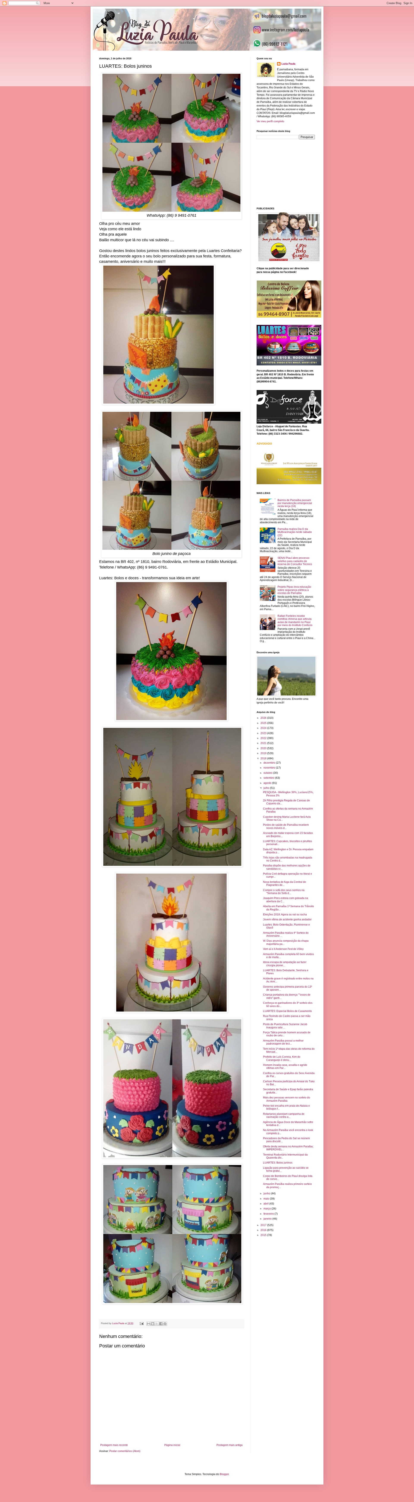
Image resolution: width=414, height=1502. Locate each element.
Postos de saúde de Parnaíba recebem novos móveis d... (286, 826)
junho (267, 1193)
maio (266, 1198)
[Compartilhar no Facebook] (161, 1324)
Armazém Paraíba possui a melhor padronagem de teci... (283, 1042)
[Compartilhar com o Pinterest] (165, 1324)
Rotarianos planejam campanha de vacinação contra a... (283, 1115)
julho (266, 787)
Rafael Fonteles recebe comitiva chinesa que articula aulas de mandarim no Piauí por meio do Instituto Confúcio (295, 620)
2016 (263, 1230)
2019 (263, 753)
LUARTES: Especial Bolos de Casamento (287, 1011)
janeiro (267, 1218)
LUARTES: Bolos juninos (277, 1162)
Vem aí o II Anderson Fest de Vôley (283, 949)
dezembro (269, 762)
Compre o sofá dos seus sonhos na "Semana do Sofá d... (283, 892)
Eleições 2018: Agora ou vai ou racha (285, 914)
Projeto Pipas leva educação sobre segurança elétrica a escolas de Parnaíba (294, 590)
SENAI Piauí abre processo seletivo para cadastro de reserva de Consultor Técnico (295, 561)
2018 (263, 758)
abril (266, 1203)
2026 (263, 717)
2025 (263, 723)
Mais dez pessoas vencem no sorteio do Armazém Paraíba (286, 1099)
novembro (269, 767)
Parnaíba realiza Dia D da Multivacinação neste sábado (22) (295, 532)
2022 (263, 738)
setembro (269, 777)
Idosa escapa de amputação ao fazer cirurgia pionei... (284, 964)
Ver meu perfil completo (270, 121)
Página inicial (172, 1445)
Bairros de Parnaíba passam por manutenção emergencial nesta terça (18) (295, 503)
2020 (263, 748)
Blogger (224, 1474)
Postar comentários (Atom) (124, 1451)
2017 (263, 1225)
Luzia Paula (288, 63)
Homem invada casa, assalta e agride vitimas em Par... (285, 1066)
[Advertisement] (289, 173)
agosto (267, 783)
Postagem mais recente (114, 1445)
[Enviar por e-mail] (148, 1324)
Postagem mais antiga (229, 1445)
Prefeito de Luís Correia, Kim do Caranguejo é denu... (281, 1058)
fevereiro (268, 1213)
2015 (263, 1235)
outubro (268, 772)
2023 (263, 733)
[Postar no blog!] (153, 1324)
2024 (263, 728)
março (267, 1208)
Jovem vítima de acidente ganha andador (287, 919)
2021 (263, 743)
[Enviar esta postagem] (141, 1323)
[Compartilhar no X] (157, 1324)
